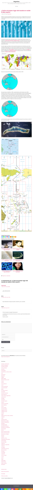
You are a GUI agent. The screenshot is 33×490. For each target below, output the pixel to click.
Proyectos (3, 445)
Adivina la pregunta (4, 365)
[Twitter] (5, 237)
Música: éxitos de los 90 (5, 432)
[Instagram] (7, 237)
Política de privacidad (5, 471)
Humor (2, 406)
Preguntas (3, 443)
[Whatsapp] (4, 237)
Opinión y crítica (4, 437)
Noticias (2, 435)
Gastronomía (3, 396)
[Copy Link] (14, 237)
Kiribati (28, 49)
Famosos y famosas (4, 392)
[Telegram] (9, 237)
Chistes (2, 381)
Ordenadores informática (5, 439)
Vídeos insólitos (4, 463)
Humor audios (3, 407)
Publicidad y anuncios (5, 448)
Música (2, 430)
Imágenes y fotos (4, 411)
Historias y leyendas (4, 403)
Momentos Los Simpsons (5, 427)
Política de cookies (4, 475)
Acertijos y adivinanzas (5, 363)
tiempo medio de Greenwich (10, 51)
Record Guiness (4, 449)
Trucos (2, 456)
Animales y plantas (4, 366)
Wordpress (3, 464)
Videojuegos (3, 460)
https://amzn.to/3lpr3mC (5, 356)
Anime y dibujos (4, 367)
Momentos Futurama (5, 426)
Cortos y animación (4, 386)
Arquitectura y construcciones (6, 371)
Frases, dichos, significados (5, 395)
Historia (2, 402)
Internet (2, 412)
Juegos (2, 414)
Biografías (3, 375)
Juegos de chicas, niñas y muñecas (7, 415)
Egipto (2, 389)
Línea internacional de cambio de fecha (12, 40)
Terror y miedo (3, 455)
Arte (2, 373)
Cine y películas (4, 383)
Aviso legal (3, 473)
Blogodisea (16, 1)
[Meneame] (10, 237)
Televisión (3, 453)
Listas (2, 418)
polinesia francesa (13, 50)
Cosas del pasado (4, 387)
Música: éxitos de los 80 (5, 431)
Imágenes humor (4, 410)
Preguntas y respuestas (6, 275)
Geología (2, 398)
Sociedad (2, 451)
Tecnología (3, 452)
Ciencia (2, 382)
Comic (2, 385)
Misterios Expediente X (5, 422)
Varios (2, 457)
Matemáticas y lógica (5, 420)
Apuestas (2, 369)
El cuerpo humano (4, 390)
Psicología (3, 447)
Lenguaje (2, 416)
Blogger (2, 377)
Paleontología (3, 440)
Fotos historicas (4, 394)
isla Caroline (11, 49)
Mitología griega (4, 424)
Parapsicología (3, 441)
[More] (15, 237)
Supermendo (3, 285)
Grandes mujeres (4, 400)
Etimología (3, 391)
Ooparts (2, 436)
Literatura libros (4, 419)
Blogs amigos (3, 378)
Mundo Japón (3, 428)
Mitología (3, 423)
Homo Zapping (3, 404)
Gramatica (3, 399)
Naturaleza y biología (5, 434)
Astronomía (3, 374)
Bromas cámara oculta (5, 379)
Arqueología (3, 370)
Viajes (2, 459)
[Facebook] (2, 237)
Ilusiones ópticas (4, 408)
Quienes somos (3, 469)
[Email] (12, 237)
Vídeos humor (3, 461)
